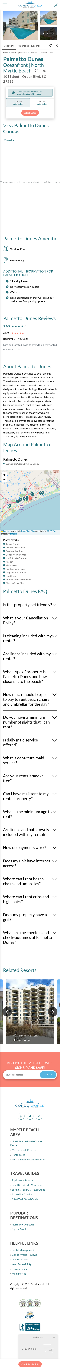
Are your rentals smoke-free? (24, 778)
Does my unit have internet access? (26, 863)
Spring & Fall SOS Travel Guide (28, 1189)
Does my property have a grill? (25, 917)
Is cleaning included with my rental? (27, 638)
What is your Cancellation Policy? (25, 620)
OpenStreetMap (28, 531)
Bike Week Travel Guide (24, 1199)
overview (9, 45)
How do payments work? (24, 847)
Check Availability (30, 1364)
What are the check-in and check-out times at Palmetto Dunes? (27, 937)
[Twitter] (30, 1116)
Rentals (34, 52)
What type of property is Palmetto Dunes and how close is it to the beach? (25, 676)
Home (5, 52)
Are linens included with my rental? (27, 656)
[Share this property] (57, 45)
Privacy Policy (19, 1268)
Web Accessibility (21, 1264)
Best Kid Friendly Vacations (26, 1184)
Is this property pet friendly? (27, 604)
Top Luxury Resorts (22, 1180)
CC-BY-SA (51, 531)
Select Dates (30, 112)
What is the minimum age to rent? (27, 814)
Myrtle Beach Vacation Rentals (28, 1159)
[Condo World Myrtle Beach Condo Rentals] (30, 1108)
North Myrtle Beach (19, 52)
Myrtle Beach (19, 1229)
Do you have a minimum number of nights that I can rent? (26, 722)
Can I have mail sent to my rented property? (26, 796)
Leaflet (6, 531)
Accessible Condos (21, 1194)
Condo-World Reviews (24, 1254)
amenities (23, 45)
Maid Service (18, 1273)
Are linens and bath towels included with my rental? (26, 832)
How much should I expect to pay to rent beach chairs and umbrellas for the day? (26, 699)
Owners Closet (19, 1259)
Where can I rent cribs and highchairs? (26, 899)
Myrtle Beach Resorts (23, 1149)
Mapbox (13, 533)
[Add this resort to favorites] (50, 45)
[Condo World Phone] (55, 5)
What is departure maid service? (23, 760)
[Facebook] (21, 1116)
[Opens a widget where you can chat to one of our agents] (38, 1350)
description (37, 45)
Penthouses (18, 1154)
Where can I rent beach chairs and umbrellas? (23, 881)
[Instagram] (39, 1116)
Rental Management (22, 1249)
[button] (10, 507)
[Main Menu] (5, 5)
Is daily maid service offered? (20, 742)
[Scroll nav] (45, 45)
